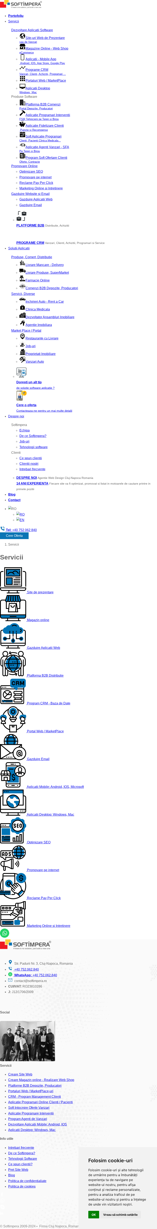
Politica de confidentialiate (27, 1181)
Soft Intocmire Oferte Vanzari (28, 1107)
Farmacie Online (38, 280)
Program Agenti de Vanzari (27, 1119)
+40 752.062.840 (26, 969)
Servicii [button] (13, 21)
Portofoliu (16, 16)
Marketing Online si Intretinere (41, 188)
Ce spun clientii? (20, 1164)
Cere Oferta (14, 535)
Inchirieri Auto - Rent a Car (45, 301)
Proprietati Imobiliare (41, 354)
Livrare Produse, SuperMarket (47, 272)
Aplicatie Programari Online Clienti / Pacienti (40, 1102)
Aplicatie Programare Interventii (31, 1113)
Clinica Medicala (38, 309)
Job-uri (31, 346)
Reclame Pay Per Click (36, 183)
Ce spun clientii (30, 458)
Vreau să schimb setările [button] (120, 1214)
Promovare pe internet (35, 177)
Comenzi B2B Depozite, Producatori (52, 288)
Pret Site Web (18, 1169)
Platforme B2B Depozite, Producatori (35, 1085)
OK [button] (94, 1214)
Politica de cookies (22, 1186)
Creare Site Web (20, 1074)
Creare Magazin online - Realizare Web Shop (41, 1080)
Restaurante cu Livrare (42, 338)
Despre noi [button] (16, 416)
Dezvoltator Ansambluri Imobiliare (50, 317)
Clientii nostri (28, 463)
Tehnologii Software (22, 1158)
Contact (14, 500)
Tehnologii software (33, 447)
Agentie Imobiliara (39, 325)
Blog (12, 494)
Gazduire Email (30, 205)
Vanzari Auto (35, 361)
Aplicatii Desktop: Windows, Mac (32, 1130)
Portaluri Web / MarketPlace (46, 80)
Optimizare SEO (31, 171)
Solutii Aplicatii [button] (19, 248)
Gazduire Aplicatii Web (36, 199)
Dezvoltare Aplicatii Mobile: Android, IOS (37, 1124)
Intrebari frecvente (32, 469)
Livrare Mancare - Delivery (45, 265)
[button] (12, 509)
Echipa (24, 430)
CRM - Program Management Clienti (34, 1096)
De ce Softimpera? (32, 436)
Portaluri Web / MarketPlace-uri (30, 1091)
